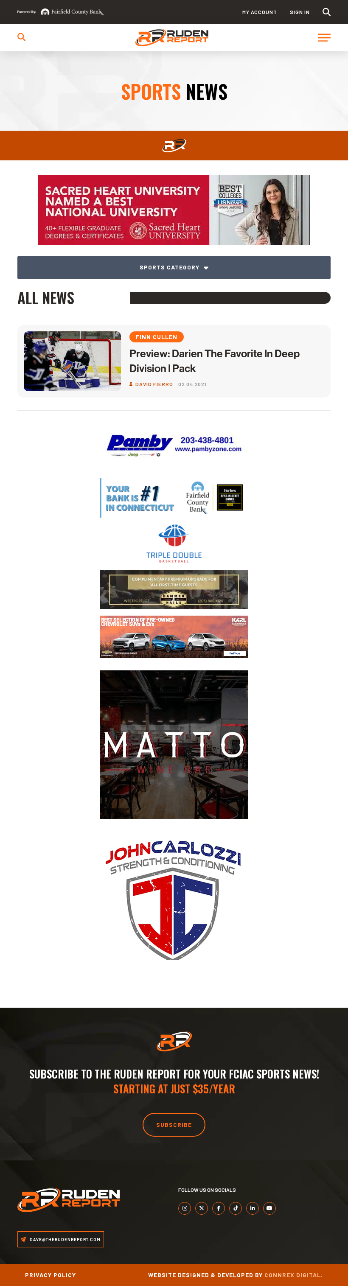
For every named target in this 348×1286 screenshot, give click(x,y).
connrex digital (292, 1274)
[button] (327, 12)
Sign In (300, 12)
